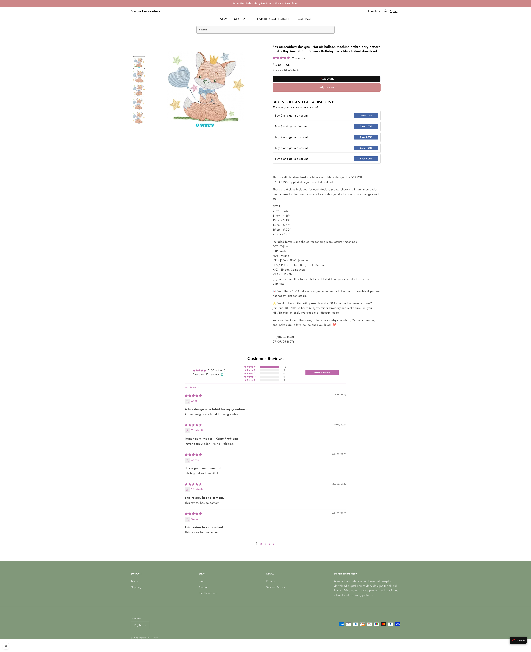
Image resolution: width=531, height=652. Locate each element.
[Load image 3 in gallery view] (139, 90)
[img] (193, 396)
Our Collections (208, 593)
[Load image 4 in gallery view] (139, 104)
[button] (282, 58)
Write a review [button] (322, 372)
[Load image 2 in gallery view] (139, 76)
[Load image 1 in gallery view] (139, 62)
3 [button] (265, 544)
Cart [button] (394, 11)
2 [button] (261, 544)
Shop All (203, 587)
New (201, 581)
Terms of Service (275, 587)
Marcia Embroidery (148, 637)
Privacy (270, 581)
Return (134, 581)
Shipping (136, 587)
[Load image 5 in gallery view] (139, 118)
